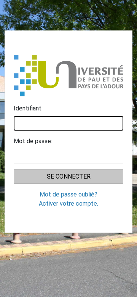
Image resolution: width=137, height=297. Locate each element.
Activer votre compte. (68, 203)
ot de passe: (33, 141)
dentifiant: (28, 108)
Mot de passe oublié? (68, 194)
